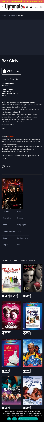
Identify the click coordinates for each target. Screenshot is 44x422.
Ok (9, 419)
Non (14, 419)
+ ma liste (8, 167)
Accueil (4, 15)
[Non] (41, 415)
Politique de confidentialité (28, 419)
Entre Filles (11, 15)
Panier (35, 7)
